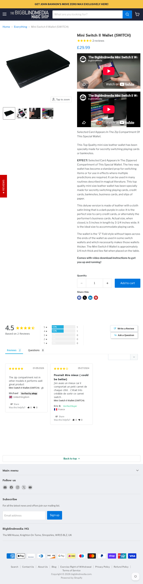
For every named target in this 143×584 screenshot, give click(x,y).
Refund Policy (121, 566)
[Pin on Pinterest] (96, 298)
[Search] (127, 14)
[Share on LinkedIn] (90, 298)
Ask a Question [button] (126, 335)
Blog (54, 566)
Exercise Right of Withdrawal (75, 566)
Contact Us (28, 566)
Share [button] (16, 404)
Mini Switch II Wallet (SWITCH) (24, 387)
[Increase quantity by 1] (107, 283)
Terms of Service (71, 570)
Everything (20, 26)
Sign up (54, 515)
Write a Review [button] (126, 328)
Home (6, 26)
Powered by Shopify (71, 577)
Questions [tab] (34, 350)
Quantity (82, 275)
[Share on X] (85, 298)
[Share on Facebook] (79, 298)
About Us (43, 566)
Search (14, 566)
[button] (9, 113)
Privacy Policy (102, 566)
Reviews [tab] (11, 350)
